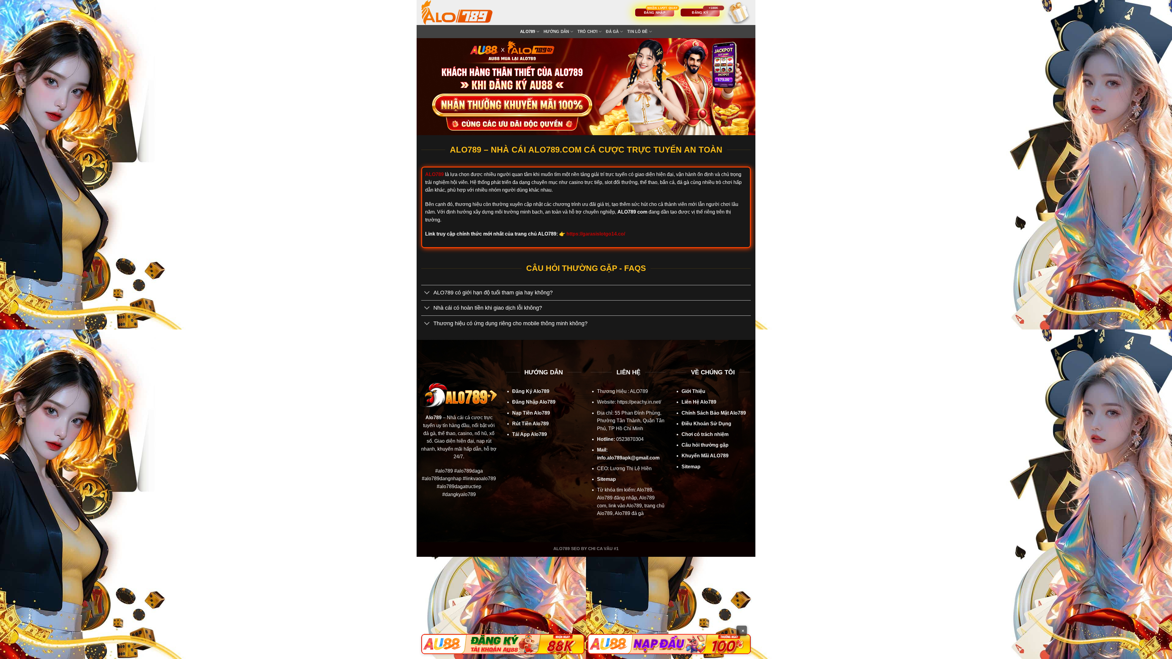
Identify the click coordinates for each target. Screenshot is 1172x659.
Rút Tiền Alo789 (530, 423)
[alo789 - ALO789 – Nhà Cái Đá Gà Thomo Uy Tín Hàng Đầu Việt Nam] (463, 12)
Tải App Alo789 (529, 434)
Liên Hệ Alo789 (699, 402)
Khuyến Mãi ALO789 (705, 455)
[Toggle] (427, 293)
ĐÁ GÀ (612, 31)
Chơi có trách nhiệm (705, 434)
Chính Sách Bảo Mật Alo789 (714, 413)
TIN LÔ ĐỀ (637, 31)
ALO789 (527, 31)
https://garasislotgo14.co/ (595, 233)
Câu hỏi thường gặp (705, 445)
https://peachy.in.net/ (639, 402)
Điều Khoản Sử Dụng (706, 423)
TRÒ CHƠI (587, 31)
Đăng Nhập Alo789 (533, 402)
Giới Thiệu (693, 391)
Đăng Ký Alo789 (530, 391)
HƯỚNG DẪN (556, 31)
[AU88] (502, 644)
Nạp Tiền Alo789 (531, 413)
